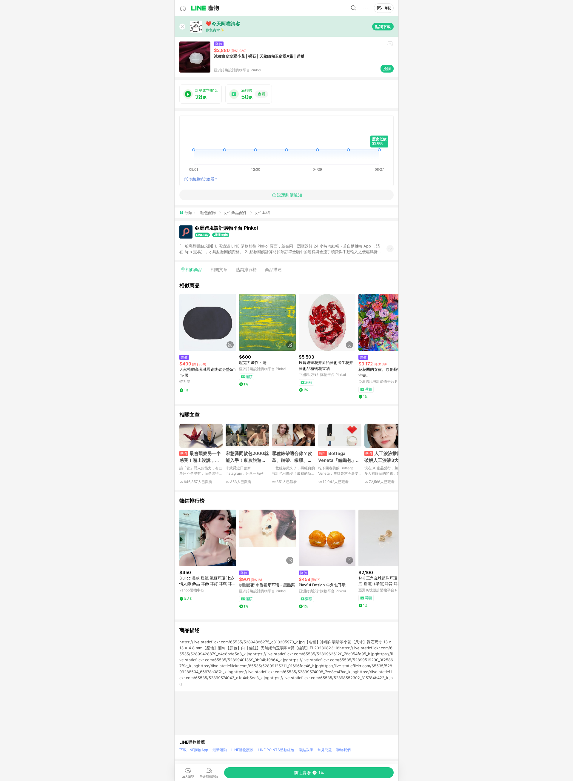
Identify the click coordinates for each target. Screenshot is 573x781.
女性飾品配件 (235, 212)
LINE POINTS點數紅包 (276, 750)
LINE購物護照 (242, 750)
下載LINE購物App (193, 750)
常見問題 (325, 750)
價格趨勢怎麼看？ (203, 179)
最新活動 (219, 750)
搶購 (387, 68)
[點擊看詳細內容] (207, 322)
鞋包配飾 (208, 212)
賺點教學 (306, 750)
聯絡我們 (343, 750)
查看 (261, 94)
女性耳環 (262, 212)
